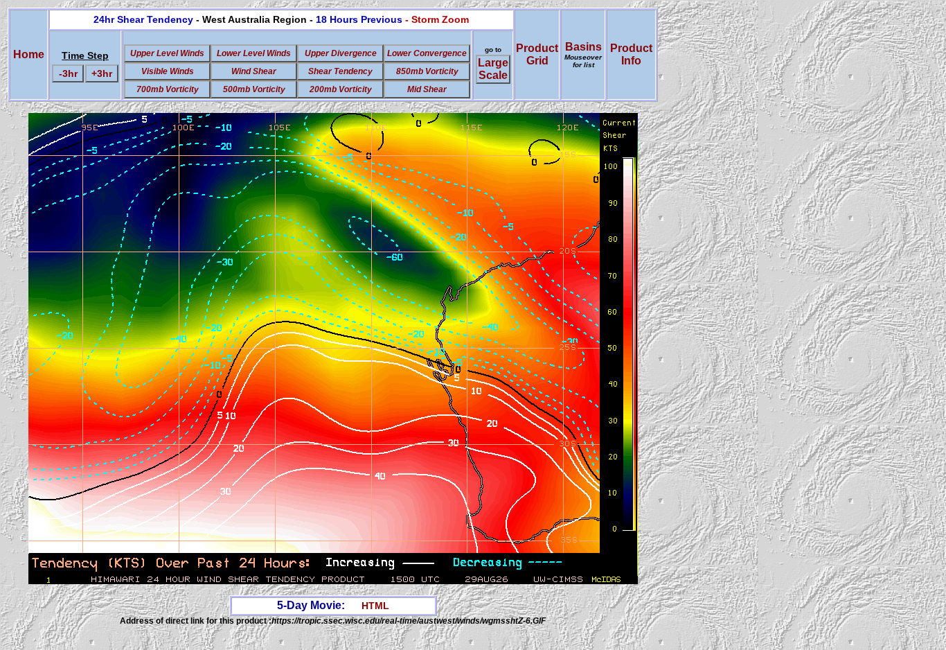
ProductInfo (631, 54)
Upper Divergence (341, 53)
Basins (583, 55)
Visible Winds (167, 71)
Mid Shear (427, 89)
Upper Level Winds (167, 53)
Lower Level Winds (254, 53)
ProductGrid (537, 54)
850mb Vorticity (427, 71)
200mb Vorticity (341, 89)
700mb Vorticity (167, 89)
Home (28, 54)
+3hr (101, 73)
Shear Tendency (340, 71)
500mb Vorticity (254, 89)
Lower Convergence (427, 53)
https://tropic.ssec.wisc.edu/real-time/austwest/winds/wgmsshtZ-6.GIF (408, 621)
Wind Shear (253, 71)
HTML (375, 605)
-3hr (68, 73)
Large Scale (493, 69)
